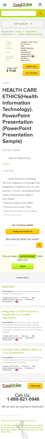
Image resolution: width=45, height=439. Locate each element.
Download (31, 67)
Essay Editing (18, 425)
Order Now (35, 386)
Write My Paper (24, 430)
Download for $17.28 (22, 231)
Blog (9, 432)
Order (22, 266)
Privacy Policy (25, 421)
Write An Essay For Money (26, 427)
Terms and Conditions (10, 421)
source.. (5, 163)
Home (18, 31)
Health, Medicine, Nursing (30, 34)
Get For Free (31, 73)
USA (33, 421)
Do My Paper (6, 425)
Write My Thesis (30, 425)
